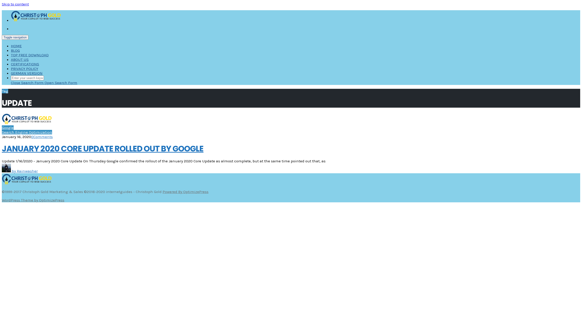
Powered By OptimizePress (185, 191)
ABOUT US (20, 59)
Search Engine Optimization (27, 132)
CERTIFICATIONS (25, 64)
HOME (16, 46)
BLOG (15, 50)
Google (8, 127)
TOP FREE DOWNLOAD (30, 55)
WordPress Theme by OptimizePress (33, 200)
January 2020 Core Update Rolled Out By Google (102, 148)
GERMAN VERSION (27, 73)
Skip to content (15, 4)
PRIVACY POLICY (24, 68)
